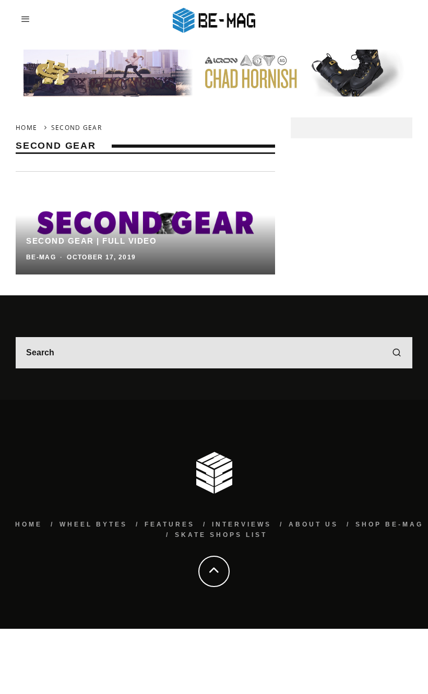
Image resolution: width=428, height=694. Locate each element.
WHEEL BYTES (93, 524)
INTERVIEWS (241, 524)
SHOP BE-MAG (389, 524)
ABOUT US (313, 524)
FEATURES (170, 524)
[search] (396, 352)
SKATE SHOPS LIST (221, 535)
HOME (28, 524)
